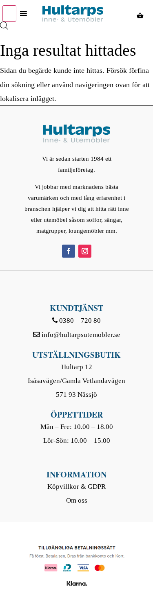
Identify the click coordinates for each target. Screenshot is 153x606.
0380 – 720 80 (80, 320)
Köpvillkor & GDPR (76, 486)
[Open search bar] (4, 17)
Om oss (76, 500)
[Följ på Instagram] (84, 251)
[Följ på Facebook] (68, 251)
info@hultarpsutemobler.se (81, 335)
